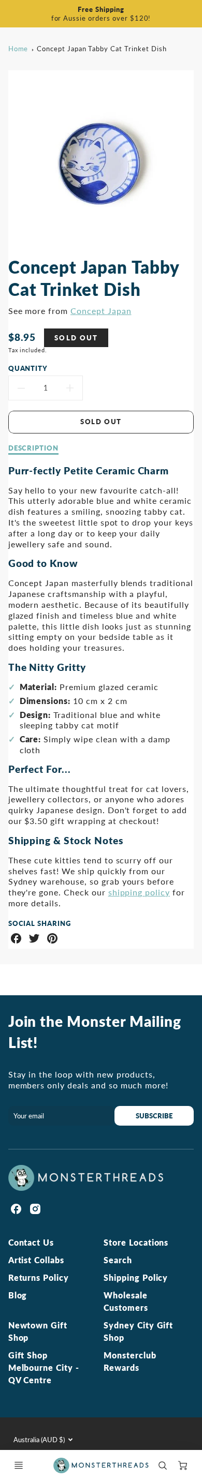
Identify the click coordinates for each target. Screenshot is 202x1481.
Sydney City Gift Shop (138, 1331)
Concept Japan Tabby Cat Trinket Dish (102, 48)
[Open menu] (18, 1465)
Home (18, 48)
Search (118, 1260)
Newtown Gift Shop (38, 1331)
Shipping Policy (136, 1277)
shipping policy (139, 892)
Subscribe (154, 1116)
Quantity (28, 368)
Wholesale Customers (126, 1301)
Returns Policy (38, 1277)
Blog (17, 1295)
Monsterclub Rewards (130, 1361)
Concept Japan (100, 311)
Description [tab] (33, 448)
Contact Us (31, 1242)
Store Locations (136, 1242)
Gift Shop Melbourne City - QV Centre (43, 1367)
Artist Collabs (36, 1260)
